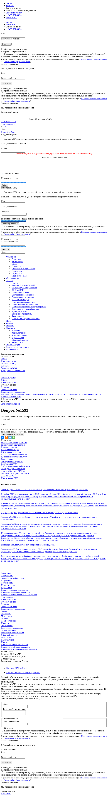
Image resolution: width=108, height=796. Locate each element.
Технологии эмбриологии (12, 578)
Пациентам (6, 580)
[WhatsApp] (13, 437)
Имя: (3, 201)
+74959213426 (12, 349)
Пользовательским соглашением (94, 59)
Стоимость (6, 614)
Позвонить (6, 794)
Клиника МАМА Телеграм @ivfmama (23, 672)
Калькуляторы (7, 640)
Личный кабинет (8, 132)
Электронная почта (12, 721)
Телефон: (5, 211)
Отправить (6, 44)
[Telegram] (10, 437)
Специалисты (7, 576)
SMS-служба (6, 637)
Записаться (6, 83)
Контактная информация (12, 628)
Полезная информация (11, 397)
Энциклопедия (7, 124)
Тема (5, 704)
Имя (3, 33)
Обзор (4, 359)
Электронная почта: (10, 206)
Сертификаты (7, 583)
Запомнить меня (11, 174)
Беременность (94, 394)
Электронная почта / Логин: (13, 143)
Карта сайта (6, 587)
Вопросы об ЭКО (59, 394)
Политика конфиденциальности (15, 592)
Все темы (5, 394)
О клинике (6, 573)
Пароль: (4, 148)
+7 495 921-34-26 (13, 15)
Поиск (4, 642)
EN (6, 126)
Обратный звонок (9, 635)
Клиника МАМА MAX (16, 668)
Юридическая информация (13, 370)
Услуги (4, 611)
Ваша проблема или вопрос (15, 709)
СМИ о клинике (8, 621)
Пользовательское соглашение (14, 590)
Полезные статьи (8, 361)
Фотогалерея (7, 625)
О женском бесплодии (20, 394)
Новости (5, 623)
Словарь (5, 366)
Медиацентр (6, 616)
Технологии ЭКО (9, 368)
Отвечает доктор (8, 363)
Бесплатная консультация (12, 633)
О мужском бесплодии (41, 394)
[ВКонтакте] (2, 437)
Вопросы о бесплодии (78, 394)
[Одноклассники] (6, 437)
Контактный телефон (10, 39)
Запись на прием (8, 630)
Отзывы (10, 5)
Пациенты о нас (8, 585)
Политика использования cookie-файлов (19, 595)
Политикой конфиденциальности (17, 62)
